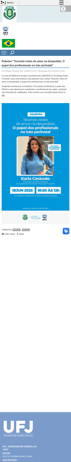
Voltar (21, 234)
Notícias (16, 230)
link (3, 95)
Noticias (26, 230)
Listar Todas (9, 234)
